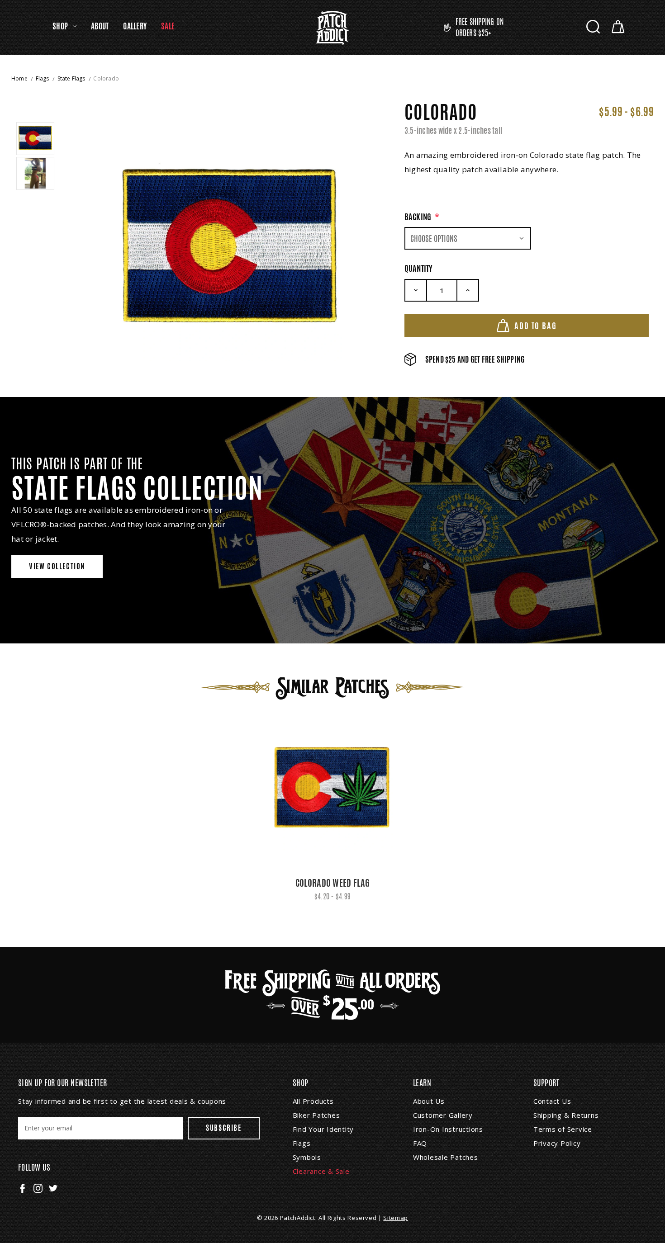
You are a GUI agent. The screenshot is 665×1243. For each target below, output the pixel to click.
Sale (168, 26)
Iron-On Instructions (448, 1129)
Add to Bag (535, 325)
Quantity (418, 268)
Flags (302, 1143)
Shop (60, 26)
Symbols (307, 1157)
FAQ (420, 1143)
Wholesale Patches (445, 1157)
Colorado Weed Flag (332, 882)
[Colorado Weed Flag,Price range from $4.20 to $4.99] (332, 789)
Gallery (135, 26)
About (100, 26)
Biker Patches (316, 1115)
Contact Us (552, 1101)
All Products (313, 1101)
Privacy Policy (557, 1143)
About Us (429, 1101)
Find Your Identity (323, 1129)
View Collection (57, 566)
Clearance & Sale (321, 1171)
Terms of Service (562, 1129)
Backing (422, 216)
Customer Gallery (443, 1115)
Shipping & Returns (566, 1115)
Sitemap (395, 1218)
